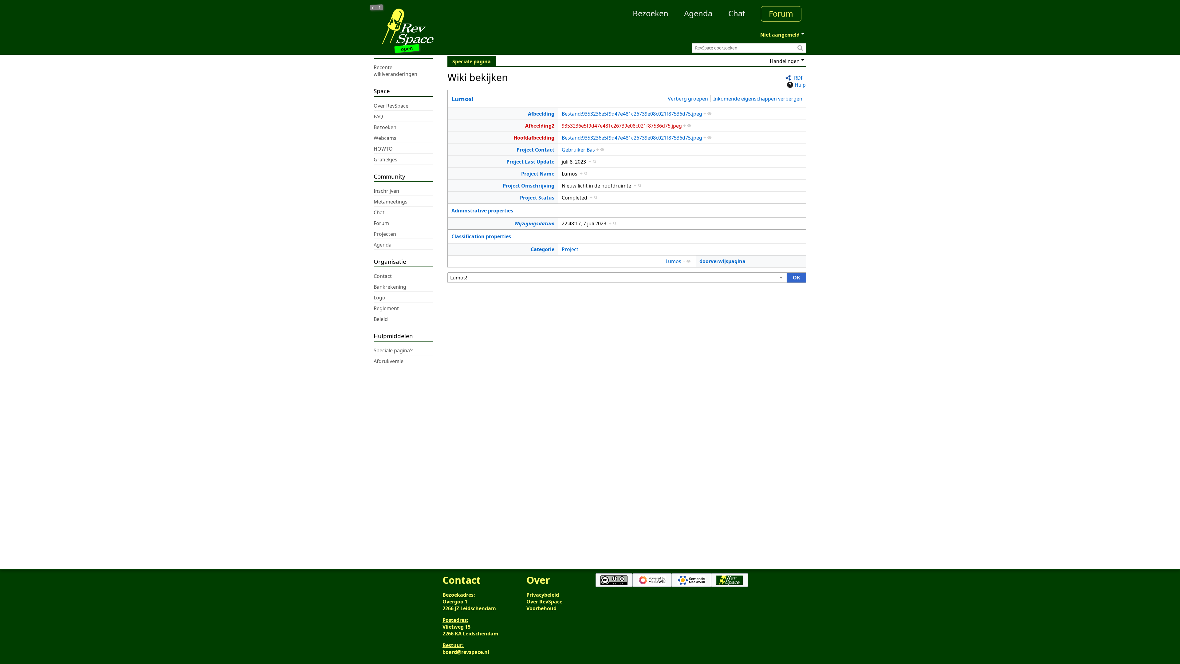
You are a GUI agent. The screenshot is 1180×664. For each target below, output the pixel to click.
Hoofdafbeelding (533, 137)
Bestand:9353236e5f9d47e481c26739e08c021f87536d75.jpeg (632, 113)
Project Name (537, 173)
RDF (798, 77)
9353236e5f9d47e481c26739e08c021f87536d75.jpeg (622, 125)
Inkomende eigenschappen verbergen (757, 98)
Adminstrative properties (482, 210)
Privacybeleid (542, 594)
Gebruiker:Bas (578, 149)
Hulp (800, 84)
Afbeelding (541, 113)
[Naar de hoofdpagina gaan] (428, 27)
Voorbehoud (541, 608)
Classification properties (481, 236)
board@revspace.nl (465, 652)
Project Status (537, 197)
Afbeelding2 (539, 125)
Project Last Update (530, 161)
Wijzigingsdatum (534, 223)
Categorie (542, 249)
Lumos (673, 261)
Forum (781, 13)
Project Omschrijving (528, 185)
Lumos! (462, 99)
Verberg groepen (688, 98)
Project (570, 249)
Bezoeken (650, 13)
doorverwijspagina (722, 261)
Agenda (698, 13)
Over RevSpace (544, 601)
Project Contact (535, 149)
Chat (736, 13)
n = (376, 7)
